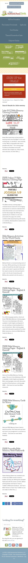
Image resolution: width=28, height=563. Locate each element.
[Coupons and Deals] (9, 46)
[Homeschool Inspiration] (14, 64)
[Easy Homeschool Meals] (20, 57)
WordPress (20, 556)
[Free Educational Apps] (19, 46)
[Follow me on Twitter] (10, 546)
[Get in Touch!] (20, 546)
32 (13, 503)
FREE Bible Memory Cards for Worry (13, 401)
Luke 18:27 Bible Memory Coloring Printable (12, 111)
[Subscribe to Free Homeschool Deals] (17, 546)
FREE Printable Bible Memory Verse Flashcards (13, 450)
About (6, 3)
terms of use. (11, 540)
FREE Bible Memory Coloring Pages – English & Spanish (13, 290)
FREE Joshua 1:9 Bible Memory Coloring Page (12, 179)
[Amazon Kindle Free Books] (7, 52)
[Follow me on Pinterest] (13, 546)
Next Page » (19, 503)
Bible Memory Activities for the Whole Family (12, 237)
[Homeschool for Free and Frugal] (20, 52)
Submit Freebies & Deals (14, 7)
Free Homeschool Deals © (14, 13)
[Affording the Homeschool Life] (8, 57)
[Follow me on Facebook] (6, 546)
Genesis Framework (11, 556)
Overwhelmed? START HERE (16, 3)
